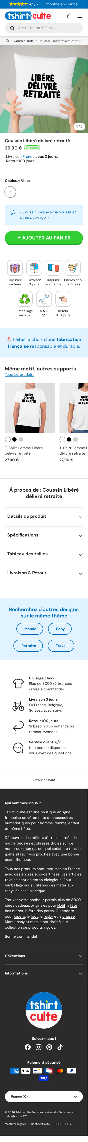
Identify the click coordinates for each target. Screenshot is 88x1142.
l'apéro (19, 916)
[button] (69, 15)
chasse (68, 916)
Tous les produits (19, 374)
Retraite (28, 645)
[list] (44, 89)
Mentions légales (15, 1124)
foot (34, 916)
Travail (62, 645)
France (29, 156)
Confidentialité (40, 1124)
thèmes (29, 848)
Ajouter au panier (46, 238)
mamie (36, 921)
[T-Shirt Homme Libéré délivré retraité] (30, 408)
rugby (48, 916)
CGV (68, 1124)
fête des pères (41, 910)
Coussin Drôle (24, 41)
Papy (60, 628)
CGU (57, 1124)
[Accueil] (7, 41)
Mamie (30, 628)
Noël (61, 905)
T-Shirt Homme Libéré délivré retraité (24, 451)
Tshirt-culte (23, 1112)
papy (21, 921)
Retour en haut (44, 780)
